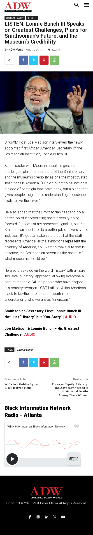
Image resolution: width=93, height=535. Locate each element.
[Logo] (47, 493)
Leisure (32, 18)
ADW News (16, 49)
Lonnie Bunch (25, 349)
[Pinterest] (44, 60)
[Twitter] (33, 60)
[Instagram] (38, 517)
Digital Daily (14, 18)
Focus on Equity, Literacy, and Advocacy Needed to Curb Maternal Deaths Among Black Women (70, 390)
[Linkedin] (46, 517)
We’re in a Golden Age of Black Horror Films (22, 386)
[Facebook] (23, 60)
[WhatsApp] (54, 60)
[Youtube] (63, 517)
